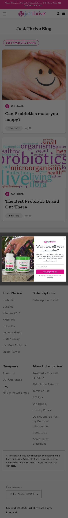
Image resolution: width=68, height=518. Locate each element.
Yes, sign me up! (50, 272)
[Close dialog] (64, 238)
